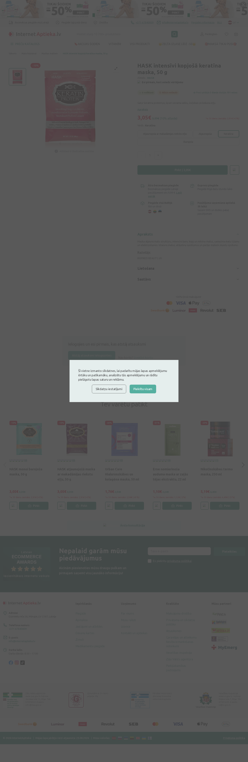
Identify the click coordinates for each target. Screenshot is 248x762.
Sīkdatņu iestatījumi (109, 389)
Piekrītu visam (142, 389)
